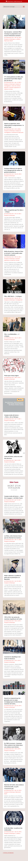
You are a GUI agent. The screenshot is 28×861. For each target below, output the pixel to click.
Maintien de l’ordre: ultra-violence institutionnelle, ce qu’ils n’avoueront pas (14, 786)
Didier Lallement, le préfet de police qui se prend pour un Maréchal (12, 577)
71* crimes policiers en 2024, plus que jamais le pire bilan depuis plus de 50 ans (13, 78)
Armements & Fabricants (17, 132)
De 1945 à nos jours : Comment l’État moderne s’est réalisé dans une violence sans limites (13, 745)
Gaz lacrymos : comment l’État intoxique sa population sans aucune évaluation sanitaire (13, 33)
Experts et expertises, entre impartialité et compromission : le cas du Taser (14, 125)
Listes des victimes (15, 85)
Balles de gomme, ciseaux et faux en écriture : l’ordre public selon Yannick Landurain (13, 253)
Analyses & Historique (9, 39)
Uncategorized (18, 300)
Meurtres (6, 87)
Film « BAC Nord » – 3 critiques (13, 296)
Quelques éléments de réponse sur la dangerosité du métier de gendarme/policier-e (13, 170)
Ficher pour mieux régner (11, 375)
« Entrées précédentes (8, 853)
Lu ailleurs (17, 39)
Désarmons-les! (10, 37)
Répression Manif (8, 40)
